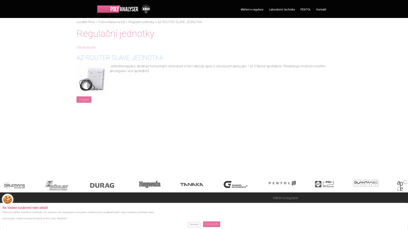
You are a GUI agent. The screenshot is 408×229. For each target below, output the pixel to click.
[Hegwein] (150, 186)
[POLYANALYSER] (123, 9)
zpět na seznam (86, 47)
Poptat (84, 100)
